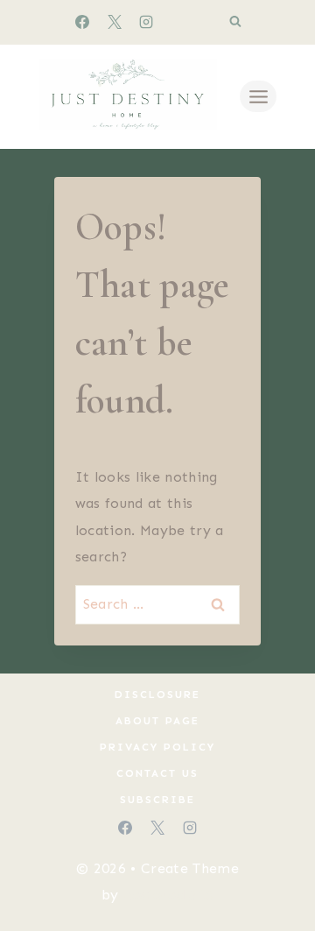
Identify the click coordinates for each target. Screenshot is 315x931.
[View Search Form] (235, 22)
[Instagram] (146, 22)
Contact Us (157, 773)
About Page (158, 721)
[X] (115, 22)
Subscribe (157, 799)
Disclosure (157, 694)
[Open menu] (258, 96)
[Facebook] (82, 22)
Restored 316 (168, 894)
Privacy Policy (157, 747)
